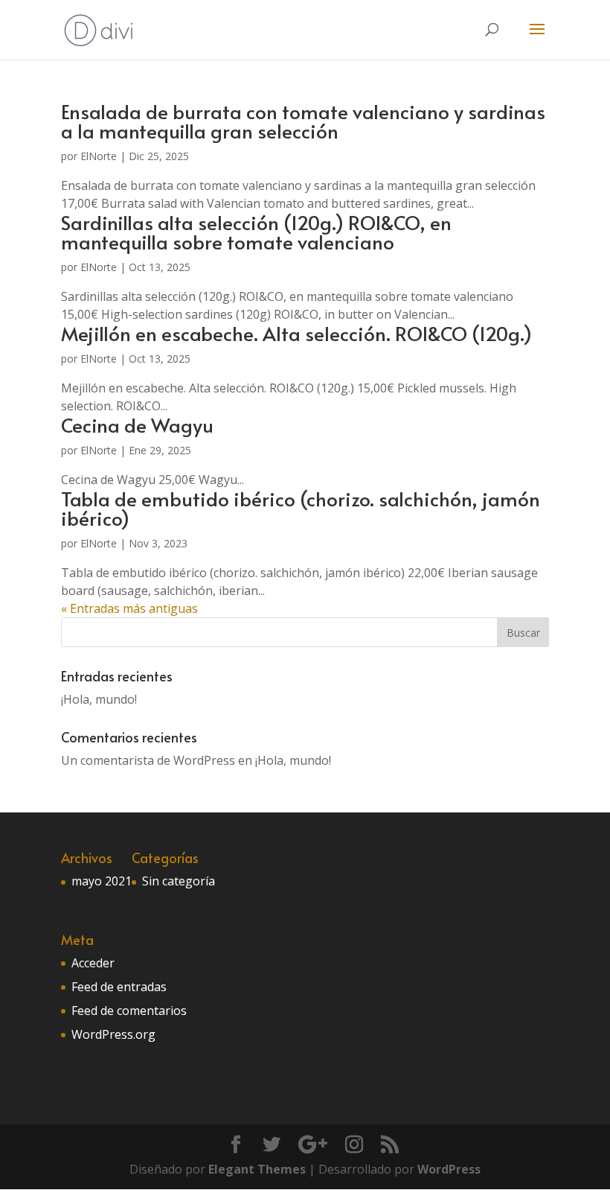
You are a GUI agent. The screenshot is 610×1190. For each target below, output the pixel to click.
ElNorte (98, 156)
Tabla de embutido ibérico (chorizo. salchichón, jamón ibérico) (300, 508)
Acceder (93, 963)
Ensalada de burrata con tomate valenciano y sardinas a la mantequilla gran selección (303, 121)
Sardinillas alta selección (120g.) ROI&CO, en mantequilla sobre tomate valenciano (256, 232)
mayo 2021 (101, 881)
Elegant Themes (257, 1169)
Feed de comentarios (129, 1010)
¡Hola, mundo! (99, 699)
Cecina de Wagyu (137, 424)
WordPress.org (113, 1034)
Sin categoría (178, 881)
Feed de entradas (119, 987)
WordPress (449, 1169)
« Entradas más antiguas (129, 608)
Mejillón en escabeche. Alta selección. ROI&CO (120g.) (296, 332)
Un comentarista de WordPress (148, 760)
